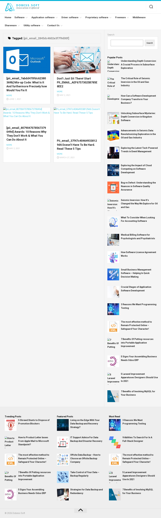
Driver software (69, 17)
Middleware (139, 17)
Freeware (120, 17)
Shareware (11, 25)
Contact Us (53, 25)
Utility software (32, 25)
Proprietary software (96, 17)
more (9, 95)
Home (8, 17)
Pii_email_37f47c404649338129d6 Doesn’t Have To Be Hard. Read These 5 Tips (77, 144)
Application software (43, 17)
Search (110, 34)
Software (19, 17)
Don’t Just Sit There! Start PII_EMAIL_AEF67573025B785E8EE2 (77, 82)
